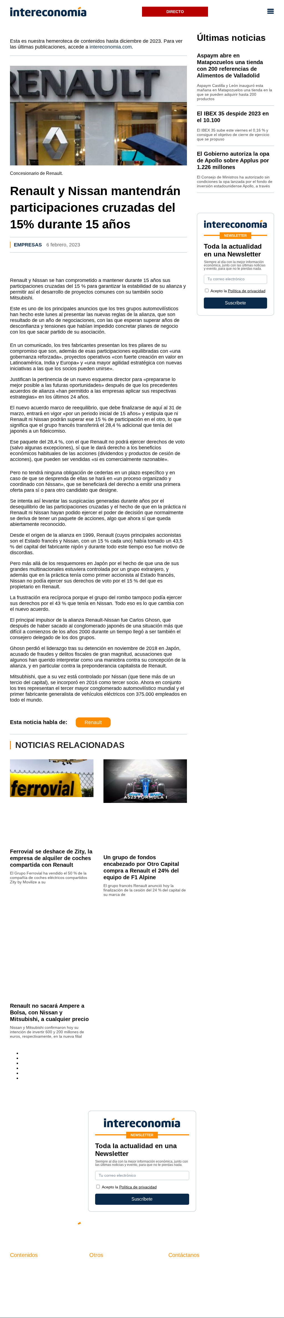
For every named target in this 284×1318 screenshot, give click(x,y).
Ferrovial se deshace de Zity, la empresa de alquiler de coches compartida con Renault (51, 858)
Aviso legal (100, 1276)
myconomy (20, 1266)
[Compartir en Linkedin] (22, 1063)
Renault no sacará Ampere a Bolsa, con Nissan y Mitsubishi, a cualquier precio (49, 1012)
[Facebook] (220, 1228)
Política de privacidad (246, 291)
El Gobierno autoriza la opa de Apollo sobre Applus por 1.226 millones (233, 160)
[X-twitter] (203, 1228)
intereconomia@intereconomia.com (203, 1269)
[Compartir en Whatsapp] (22, 1068)
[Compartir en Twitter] (22, 1058)
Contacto (98, 1266)
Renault (93, 722)
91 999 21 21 (181, 1278)
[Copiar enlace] (22, 1078)
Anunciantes (22, 1276)
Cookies (97, 1294)
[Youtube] (237, 1228)
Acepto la (238, 291)
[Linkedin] (270, 1228)
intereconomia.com (111, 47)
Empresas (28, 245)
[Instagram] (253, 1228)
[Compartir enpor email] (22, 1073)
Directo (175, 11)
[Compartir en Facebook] (22, 1053)
